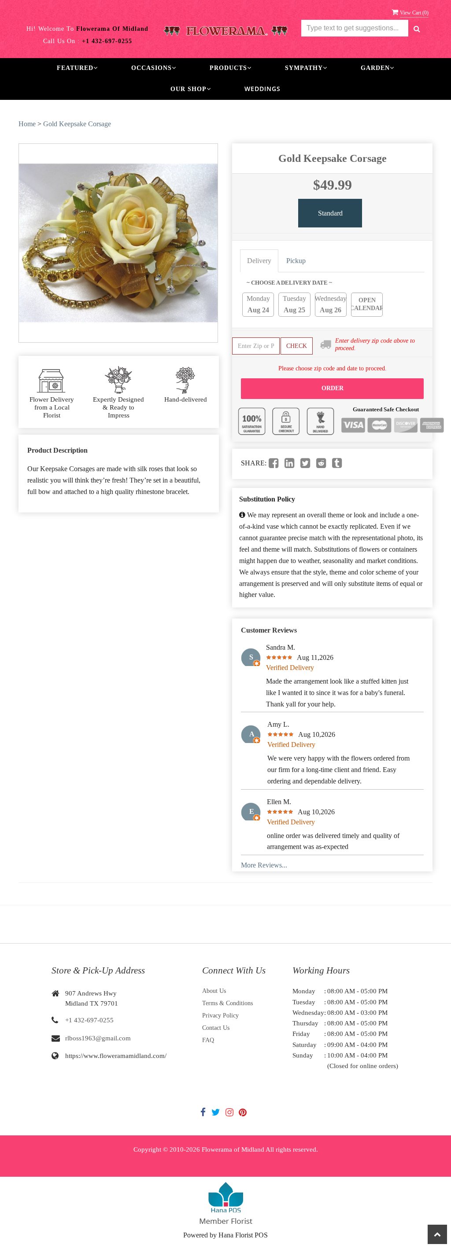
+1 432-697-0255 (89, 1020)
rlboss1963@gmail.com (98, 1038)
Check (296, 346)
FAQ (208, 1040)
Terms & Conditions (227, 1003)
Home (27, 124)
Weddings (262, 88)
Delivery (259, 260)
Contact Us (215, 1028)
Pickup (296, 260)
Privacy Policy (220, 1015)
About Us (214, 991)
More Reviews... (264, 865)
